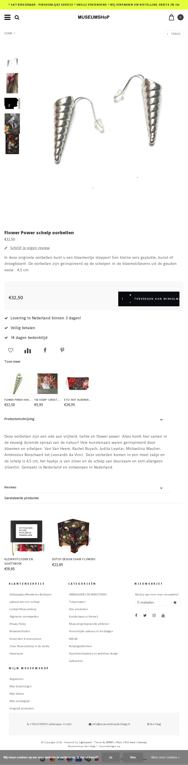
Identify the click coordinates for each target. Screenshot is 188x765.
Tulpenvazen (77, 602)
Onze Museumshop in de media (29, 646)
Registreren (17, 679)
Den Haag (155, 724)
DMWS (110, 742)
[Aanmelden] (175, 602)
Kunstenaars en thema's (83, 616)
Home (8, 33)
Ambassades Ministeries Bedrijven (31, 594)
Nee (133, 757)
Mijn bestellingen (21, 686)
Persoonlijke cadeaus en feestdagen (91, 631)
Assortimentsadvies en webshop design (93, 653)
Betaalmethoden (20, 631)
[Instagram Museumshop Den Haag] (154, 615)
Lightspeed (85, 742)
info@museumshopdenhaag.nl (111, 724)
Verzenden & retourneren (25, 639)
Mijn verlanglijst (20, 701)
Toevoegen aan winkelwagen (156, 298)
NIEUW (73, 639)
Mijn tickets (17, 693)
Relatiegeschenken (80, 646)
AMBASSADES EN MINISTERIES (88, 594)
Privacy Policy (18, 624)
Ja (110, 757)
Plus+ (119, 742)
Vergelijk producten (22, 708)
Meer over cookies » (165, 757)
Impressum (16, 653)
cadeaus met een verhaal (25, 602)
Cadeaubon (76, 661)
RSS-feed (130, 742)
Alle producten (78, 609)
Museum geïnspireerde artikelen (89, 624)
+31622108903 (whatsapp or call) (50, 724)
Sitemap (142, 742)
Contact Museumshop (23, 609)
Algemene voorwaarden (24, 616)
